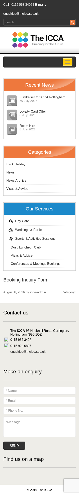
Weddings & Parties (29, 230)
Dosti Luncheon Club (26, 247)
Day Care (22, 221)
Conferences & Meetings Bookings (36, 263)
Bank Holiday (15, 164)
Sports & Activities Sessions (35, 238)
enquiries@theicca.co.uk (21, 13)
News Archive (16, 180)
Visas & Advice (17, 188)
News (10, 172)
